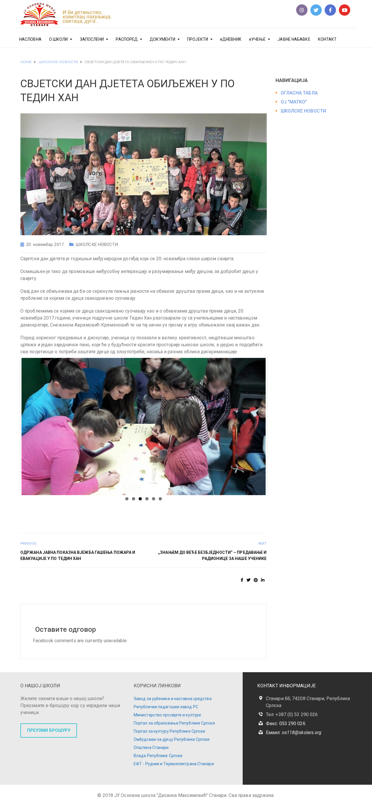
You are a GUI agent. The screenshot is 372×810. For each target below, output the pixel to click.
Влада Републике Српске (158, 755)
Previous (13, 425)
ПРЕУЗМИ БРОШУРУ (48, 730)
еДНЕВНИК (231, 39)
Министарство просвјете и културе (167, 715)
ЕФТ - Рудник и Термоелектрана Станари (174, 763)
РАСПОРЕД (127, 39)
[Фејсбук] (330, 10)
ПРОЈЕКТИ (197, 39)
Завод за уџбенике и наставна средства (173, 698)
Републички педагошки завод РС (166, 706)
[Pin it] (256, 580)
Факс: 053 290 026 (285, 723)
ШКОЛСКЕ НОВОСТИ (97, 244)
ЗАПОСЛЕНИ (92, 39)
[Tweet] (248, 580)
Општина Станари (151, 747)
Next (274, 425)
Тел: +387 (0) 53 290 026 (292, 714)
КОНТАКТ (327, 39)
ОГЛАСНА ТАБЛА (299, 93)
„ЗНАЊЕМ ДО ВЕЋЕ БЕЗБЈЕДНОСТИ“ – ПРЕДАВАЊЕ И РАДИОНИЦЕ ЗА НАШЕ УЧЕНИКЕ (212, 555)
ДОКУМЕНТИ (162, 39)
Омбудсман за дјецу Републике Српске (172, 739)
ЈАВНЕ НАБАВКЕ (294, 39)
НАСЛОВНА (30, 39)
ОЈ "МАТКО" (294, 102)
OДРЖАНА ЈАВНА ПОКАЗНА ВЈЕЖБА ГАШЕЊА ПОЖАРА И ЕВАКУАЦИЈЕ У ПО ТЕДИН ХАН (77, 555)
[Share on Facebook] (242, 580)
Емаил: (293, 732)
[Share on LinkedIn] (262, 580)
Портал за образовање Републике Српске (174, 723)
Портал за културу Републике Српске (169, 731)
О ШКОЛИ (58, 39)
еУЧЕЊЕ (257, 39)
